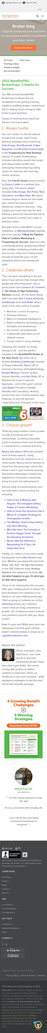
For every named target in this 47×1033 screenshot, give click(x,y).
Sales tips (24, 60)
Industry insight (12, 67)
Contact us (6, 924)
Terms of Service (28, 975)
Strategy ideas (11, 63)
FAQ (4, 932)
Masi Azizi (24, 195)
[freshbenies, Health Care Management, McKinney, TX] (11, 854)
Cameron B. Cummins (33, 287)
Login (39, 9)
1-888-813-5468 (30, 3)
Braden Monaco (11, 372)
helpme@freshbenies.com (13, 3)
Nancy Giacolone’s (12, 451)
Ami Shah (31, 376)
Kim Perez (32, 191)
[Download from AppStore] (23, 727)
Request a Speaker (10, 928)
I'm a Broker (7, 905)
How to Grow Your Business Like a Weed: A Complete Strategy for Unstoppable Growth (25, 515)
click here (22, 1016)
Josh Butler (27, 302)
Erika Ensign (9, 145)
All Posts (8, 60)
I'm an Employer (9, 909)
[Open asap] (38, 1025)
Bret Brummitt (24, 145)
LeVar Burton (28, 557)
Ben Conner (25, 298)
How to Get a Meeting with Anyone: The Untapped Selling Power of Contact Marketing (24, 503)
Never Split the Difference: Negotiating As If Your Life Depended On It (21, 544)
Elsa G (27, 365)
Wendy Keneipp (26, 230)
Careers (5, 889)
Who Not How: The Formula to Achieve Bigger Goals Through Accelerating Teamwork (24, 533)
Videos (5, 881)
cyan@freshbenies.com (15, 635)
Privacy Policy (12, 975)
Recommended (12, 71)
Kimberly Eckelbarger (23, 361)
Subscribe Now (23, 47)
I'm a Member (8, 912)
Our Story (6, 877)
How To (5, 893)
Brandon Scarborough (31, 149)
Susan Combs (13, 184)
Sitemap (41, 975)
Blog (4, 885)
